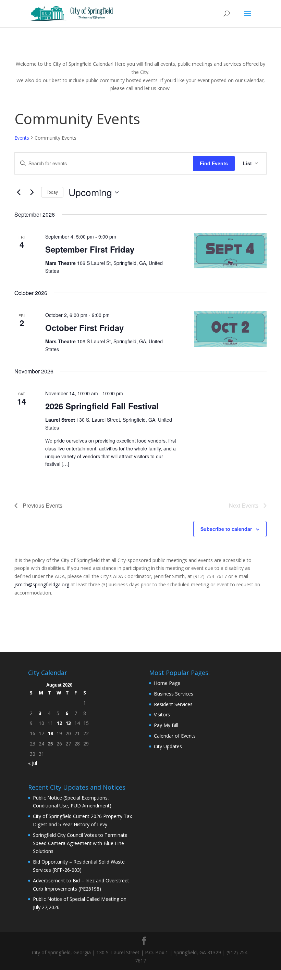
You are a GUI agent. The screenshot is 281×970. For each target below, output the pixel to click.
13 (68, 723)
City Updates (168, 746)
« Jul (32, 763)
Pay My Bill (166, 725)
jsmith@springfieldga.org (41, 584)
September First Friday (89, 249)
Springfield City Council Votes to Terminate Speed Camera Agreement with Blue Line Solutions (80, 843)
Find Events (214, 163)
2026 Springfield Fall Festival (102, 406)
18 (50, 733)
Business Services (173, 693)
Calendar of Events (175, 735)
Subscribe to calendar (226, 528)
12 (59, 723)
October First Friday (84, 327)
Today (52, 192)
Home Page (167, 683)
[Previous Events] (18, 192)
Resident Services (173, 704)
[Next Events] (32, 192)
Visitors (162, 714)
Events (21, 138)
